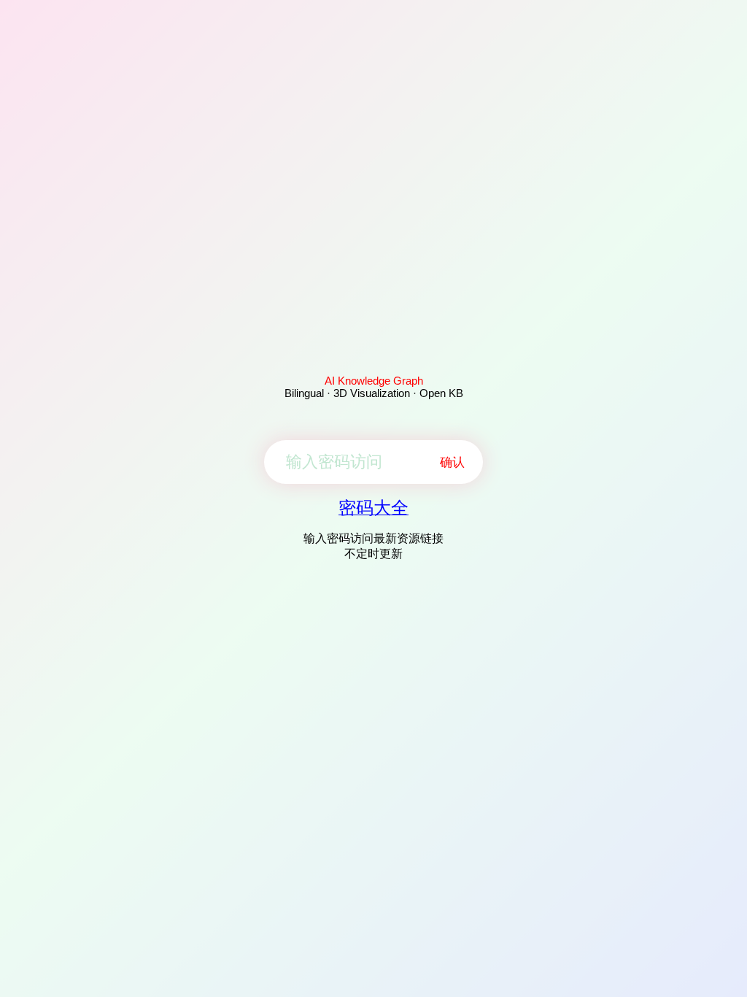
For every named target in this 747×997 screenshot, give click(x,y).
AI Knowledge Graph (374, 380)
